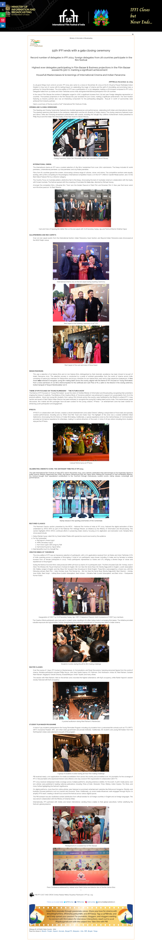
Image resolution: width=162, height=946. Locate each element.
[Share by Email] (3, 20)
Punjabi (49, 931)
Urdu (82, 931)
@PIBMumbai (70, 902)
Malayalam (76, 931)
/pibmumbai (91, 902)
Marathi (44, 931)
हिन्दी (86, 931)
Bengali (90, 931)
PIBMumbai (80, 902)
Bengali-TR (68, 931)
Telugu (95, 931)
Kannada (61, 931)
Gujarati (55, 931)
